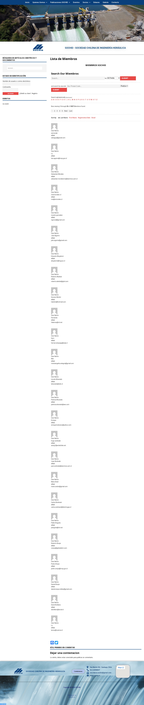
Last (70, 111)
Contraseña (7, 87)
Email (93, 118)
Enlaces (96, 2)
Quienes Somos (39, 2)
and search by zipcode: (58, 86)
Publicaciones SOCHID (59, 2)
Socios (85, 2)
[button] (40, 2)
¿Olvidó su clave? (25, 93)
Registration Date (84, 118)
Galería (105, 2)
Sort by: (54, 118)
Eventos (76, 2)
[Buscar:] (24, 68)
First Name (73, 118)
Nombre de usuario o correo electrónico (16, 81)
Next (65, 111)
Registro (34, 93)
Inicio (27, 2)
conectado (69, 657)
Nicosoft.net (72, 697)
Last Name (64, 118)
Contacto (115, 2)
